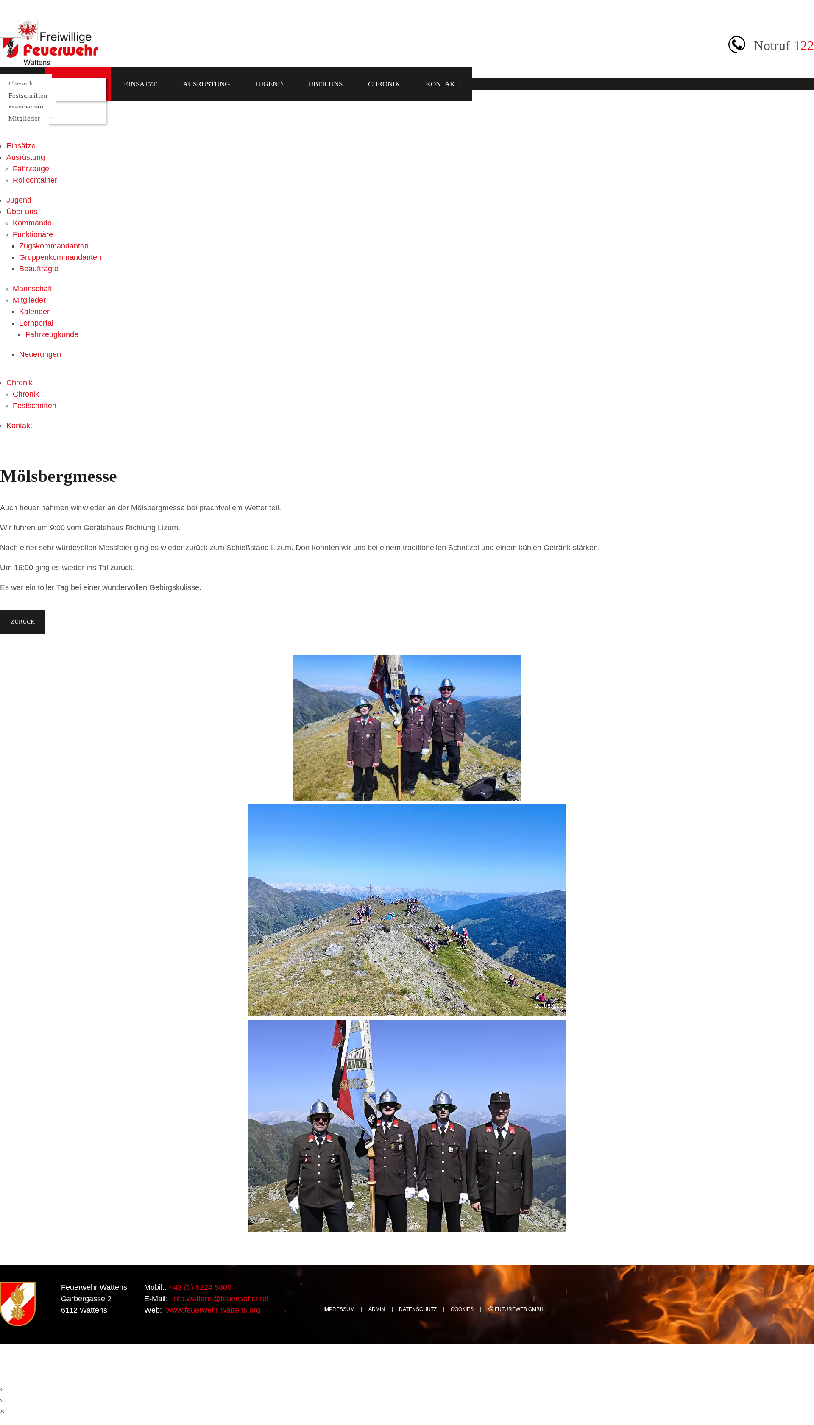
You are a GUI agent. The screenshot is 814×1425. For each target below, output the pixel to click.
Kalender (34, 311)
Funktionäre (33, 234)
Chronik (384, 84)
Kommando (32, 223)
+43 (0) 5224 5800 (199, 1287)
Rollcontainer (35, 180)
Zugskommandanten (54, 246)
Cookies (462, 1309)
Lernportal (36, 323)
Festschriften (27, 96)
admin (376, 1309)
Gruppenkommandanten (60, 257)
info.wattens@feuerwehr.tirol (219, 1298)
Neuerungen (40, 354)
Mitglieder (24, 118)
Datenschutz (418, 1309)
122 (804, 45)
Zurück (23, 621)
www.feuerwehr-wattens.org (212, 1310)
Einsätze (140, 84)
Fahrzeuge (31, 168)
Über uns (325, 84)
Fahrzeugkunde (51, 334)
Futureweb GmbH (519, 1309)
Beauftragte (39, 268)
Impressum (338, 1309)
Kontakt (442, 84)
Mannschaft (26, 107)
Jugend (269, 84)
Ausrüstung (206, 84)
